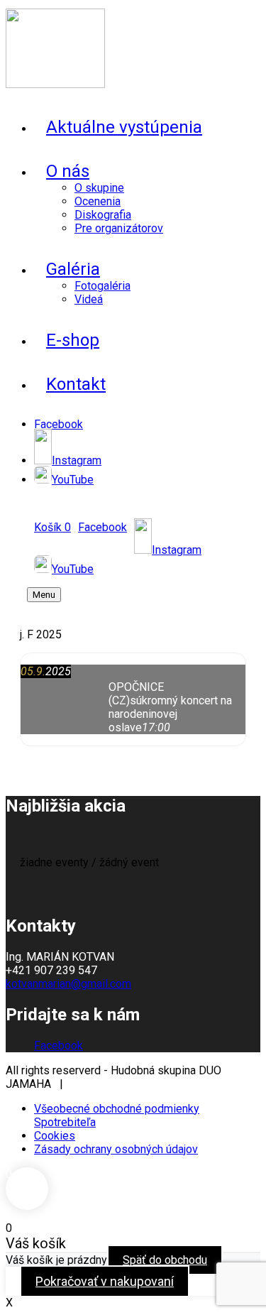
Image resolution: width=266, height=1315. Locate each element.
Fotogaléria (102, 286)
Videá (88, 299)
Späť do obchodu (165, 1260)
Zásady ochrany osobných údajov (116, 1149)
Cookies (54, 1135)
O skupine (99, 188)
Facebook (58, 1045)
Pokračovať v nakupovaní (104, 1281)
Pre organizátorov (118, 228)
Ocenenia (97, 201)
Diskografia (102, 215)
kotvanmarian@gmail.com (68, 984)
